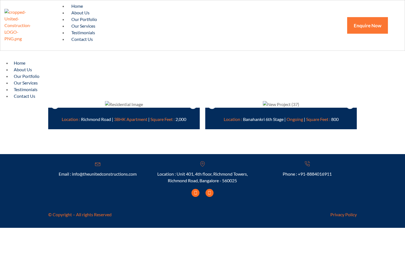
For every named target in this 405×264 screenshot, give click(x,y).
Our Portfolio (26, 76)
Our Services (26, 82)
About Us (23, 69)
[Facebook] (195, 193)
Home (19, 62)
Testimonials (25, 89)
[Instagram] (210, 193)
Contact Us (82, 39)
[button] (55, 104)
